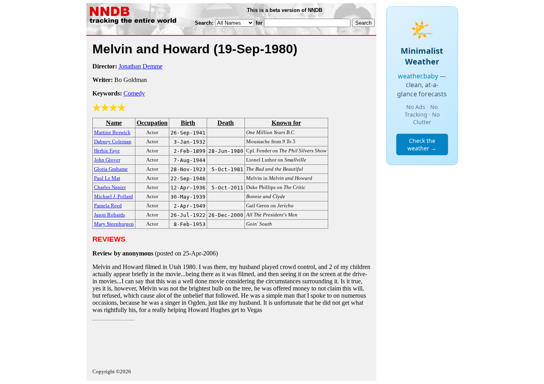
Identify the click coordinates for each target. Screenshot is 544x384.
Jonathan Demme (140, 66)
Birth (188, 122)
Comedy (134, 93)
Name (114, 122)
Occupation (152, 122)
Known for (286, 122)
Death (225, 122)
